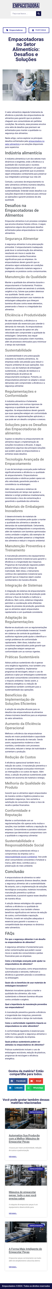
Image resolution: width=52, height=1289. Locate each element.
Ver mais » (13, 1157)
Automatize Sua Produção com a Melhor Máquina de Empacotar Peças (24, 1138)
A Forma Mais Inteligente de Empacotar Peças (25, 1250)
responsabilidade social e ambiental (21, 857)
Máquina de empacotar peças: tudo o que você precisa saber (22, 1195)
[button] (14, 30)
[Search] (38, 13)
